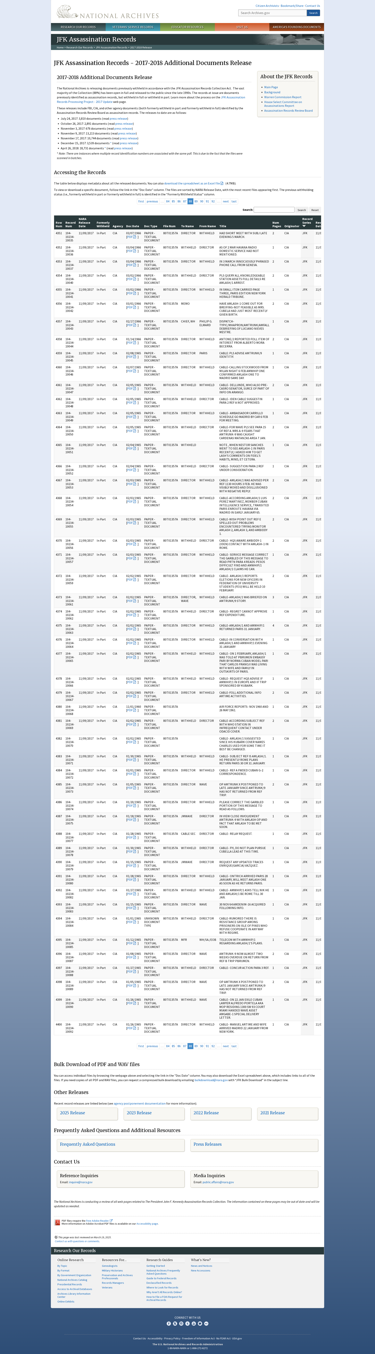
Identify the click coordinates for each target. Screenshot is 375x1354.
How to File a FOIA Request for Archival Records (164, 1298)
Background (272, 92)
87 (184, 201)
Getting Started (155, 1266)
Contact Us (312, 6)
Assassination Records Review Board (288, 110)
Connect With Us (188, 1317)
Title (222, 226)
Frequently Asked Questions (87, 1144)
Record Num (70, 224)
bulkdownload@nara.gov (211, 1080)
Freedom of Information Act (198, 1338)
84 (167, 201)
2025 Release (72, 1112)
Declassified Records (159, 1283)
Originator (291, 226)
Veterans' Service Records (132, 27)
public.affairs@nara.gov (218, 1182)
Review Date (321, 224)
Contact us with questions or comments (77, 1241)
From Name (207, 226)
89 (196, 201)
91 (207, 201)
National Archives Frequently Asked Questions (163, 1272)
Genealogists (110, 1266)
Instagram (181, 1323)
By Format (63, 1270)
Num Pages (276, 224)
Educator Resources (187, 27)
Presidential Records (69, 1284)
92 (213, 201)
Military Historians (112, 1270)
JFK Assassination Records (111, 47)
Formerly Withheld (103, 224)
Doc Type (150, 226)
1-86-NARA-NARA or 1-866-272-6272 (188, 1348)
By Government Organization (74, 1275)
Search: (248, 210)
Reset (315, 210)
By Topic (62, 1266)
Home (60, 47)
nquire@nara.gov (81, 1182)
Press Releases (208, 1144)
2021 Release (272, 1112)
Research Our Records (78, 27)
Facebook (168, 1323)
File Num (169, 226)
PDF (130, 237)
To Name (187, 226)
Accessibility (155, 1338)
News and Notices (201, 1266)
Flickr (206, 1323)
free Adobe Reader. (98, 1220)
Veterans (107, 1287)
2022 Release (206, 1112)
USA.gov (237, 1338)
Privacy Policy (172, 1338)
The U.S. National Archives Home (107, 11)
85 (173, 201)
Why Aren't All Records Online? (164, 1292)
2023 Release (139, 1112)
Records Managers (113, 1283)
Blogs (200, 1323)
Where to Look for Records (162, 1287)
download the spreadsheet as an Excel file (192, 183)
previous (152, 201)
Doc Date (132, 226)
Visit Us (242, 27)
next (226, 201)
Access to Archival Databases (74, 1289)
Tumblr (187, 1323)
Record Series (307, 220)
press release (118, 118)
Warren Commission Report (283, 97)
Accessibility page (147, 1223)
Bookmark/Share (292, 6)
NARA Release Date (84, 222)
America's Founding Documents (297, 27)
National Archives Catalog (72, 1280)
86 (179, 201)
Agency (118, 226)
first (141, 201)
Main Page (271, 87)
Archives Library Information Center (73, 1295)
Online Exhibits (65, 1301)
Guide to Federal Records (161, 1278)
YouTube (193, 1323)
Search (313, 13)
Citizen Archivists (267, 6)
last (234, 201)
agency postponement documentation (140, 1103)
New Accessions (200, 1270)
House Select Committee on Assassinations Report (283, 104)
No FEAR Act (223, 1338)
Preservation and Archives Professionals (117, 1276)
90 (201, 201)
